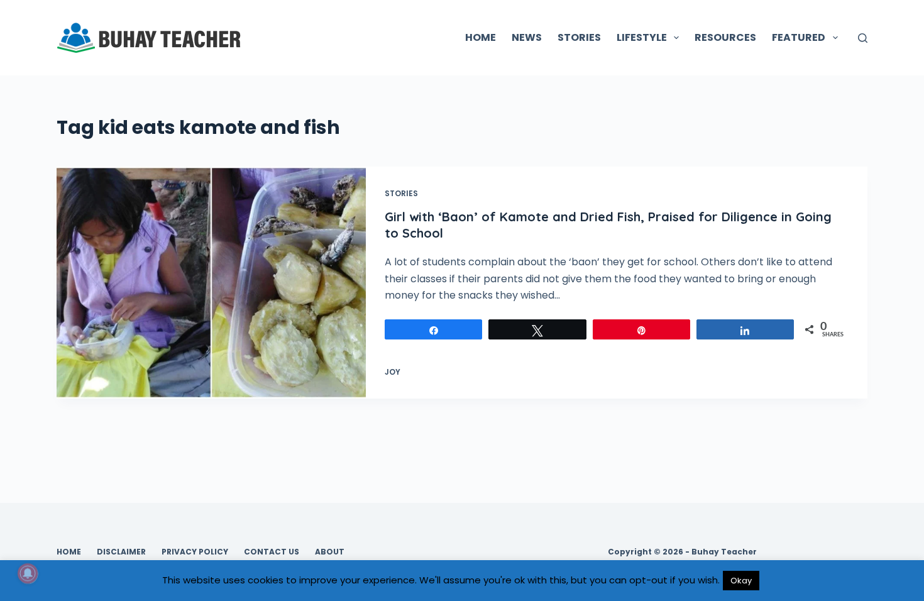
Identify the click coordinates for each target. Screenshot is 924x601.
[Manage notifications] (28, 573)
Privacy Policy (195, 552)
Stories (401, 193)
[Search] (862, 38)
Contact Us (271, 552)
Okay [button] (741, 581)
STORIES (579, 37)
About (329, 552)
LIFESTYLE (642, 37)
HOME (480, 37)
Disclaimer (121, 552)
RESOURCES (725, 37)
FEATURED (798, 37)
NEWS (527, 37)
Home (69, 552)
